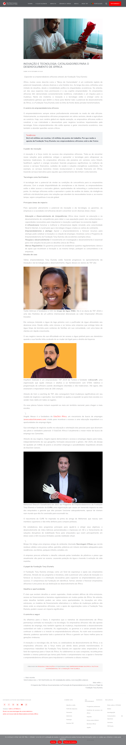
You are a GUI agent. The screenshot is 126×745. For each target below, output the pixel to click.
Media (76, 3)
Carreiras (110, 722)
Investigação (111, 712)
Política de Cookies (70, 742)
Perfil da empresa (71, 708)
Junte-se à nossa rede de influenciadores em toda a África (20, 714)
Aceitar (53, 742)
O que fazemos (41, 3)
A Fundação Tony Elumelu (70, 668)
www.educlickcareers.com (35, 419)
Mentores (69, 716)
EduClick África (60, 416)
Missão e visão (71, 705)
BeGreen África (91, 724)
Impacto (53, 3)
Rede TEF (85, 3)
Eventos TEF (70, 723)
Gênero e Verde (65, 3)
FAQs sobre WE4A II (93, 720)
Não (59, 742)
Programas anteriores (93, 706)
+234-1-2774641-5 (14, 709)
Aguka (89, 727)
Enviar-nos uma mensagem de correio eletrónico (17, 711)
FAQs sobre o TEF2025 (114, 705)
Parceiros (69, 712)
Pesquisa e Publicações (46, 666)
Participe (69, 719)
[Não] (124, 740)
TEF (59, 668)
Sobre (30, 3)
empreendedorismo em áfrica (80, 666)
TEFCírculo (110, 726)
